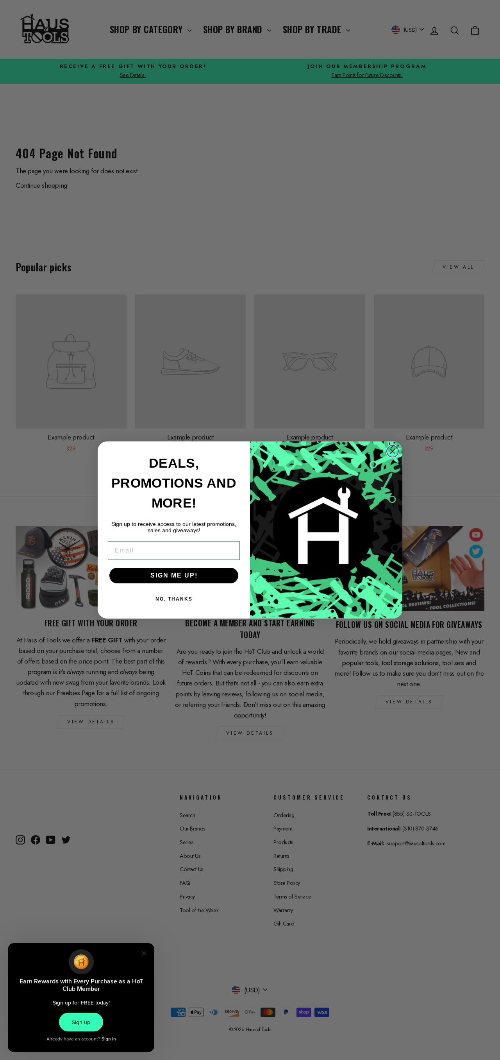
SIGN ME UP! (174, 575)
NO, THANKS (174, 599)
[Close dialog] (392, 451)
